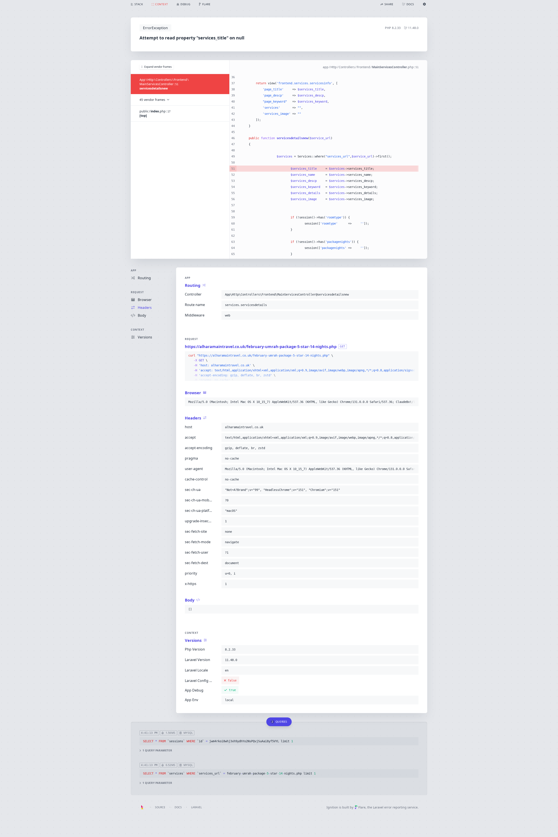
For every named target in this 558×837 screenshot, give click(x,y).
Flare (362, 807)
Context (137, 329)
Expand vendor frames (158, 67)
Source (160, 807)
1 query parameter (157, 750)
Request (137, 292)
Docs (178, 807)
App (133, 270)
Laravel (196, 807)
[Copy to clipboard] (413, 294)
